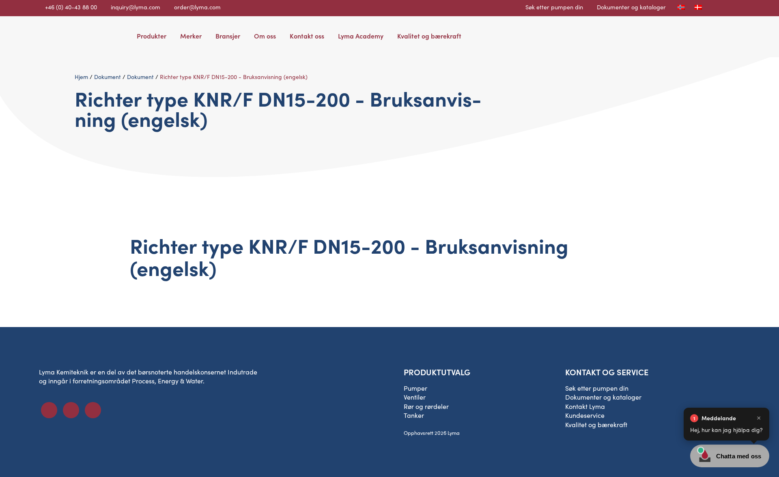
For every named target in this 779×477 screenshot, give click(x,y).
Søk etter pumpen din (554, 7)
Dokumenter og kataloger (631, 7)
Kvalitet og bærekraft (429, 35)
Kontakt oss (307, 35)
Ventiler (415, 397)
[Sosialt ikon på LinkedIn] (71, 410)
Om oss (265, 35)
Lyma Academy (360, 35)
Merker (191, 35)
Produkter (151, 35)
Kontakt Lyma (585, 406)
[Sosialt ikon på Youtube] (93, 410)
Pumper (415, 388)
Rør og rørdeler (426, 406)
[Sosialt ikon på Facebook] (49, 410)
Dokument (107, 77)
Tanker (414, 415)
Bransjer (227, 35)
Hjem (81, 77)
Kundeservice (585, 415)
